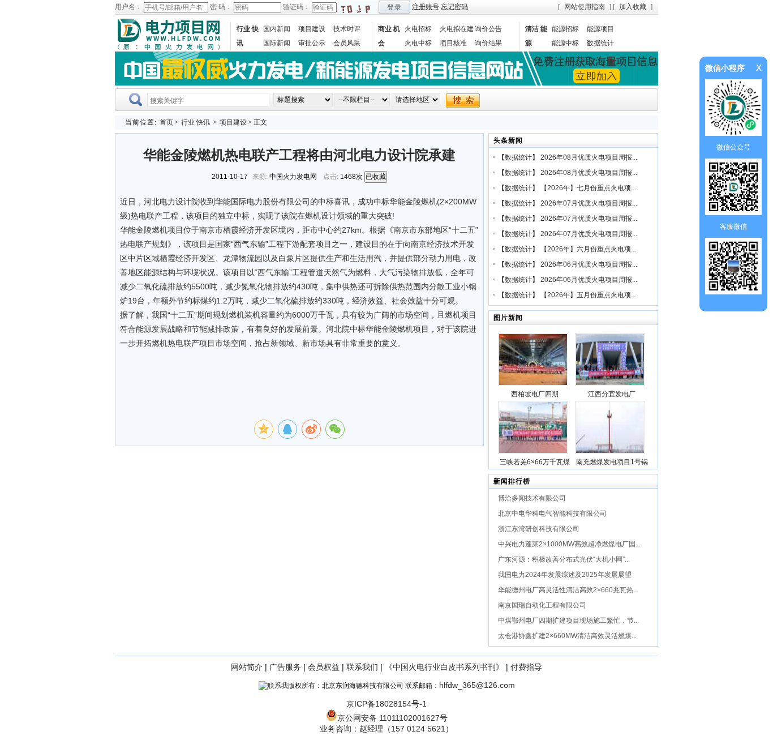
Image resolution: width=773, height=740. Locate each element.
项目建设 (311, 29)
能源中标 (565, 43)
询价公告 (488, 29)
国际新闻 (276, 43)
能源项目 (600, 29)
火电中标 (418, 43)
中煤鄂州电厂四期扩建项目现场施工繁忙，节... (568, 620)
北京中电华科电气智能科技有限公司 (552, 513)
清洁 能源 (536, 36)
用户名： (128, 7)
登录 (394, 7)
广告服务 (285, 666)
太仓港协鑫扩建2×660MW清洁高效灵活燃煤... (567, 636)
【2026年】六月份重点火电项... (588, 249)
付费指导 (526, 666)
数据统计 (600, 43)
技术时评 (346, 29)
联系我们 (362, 666)
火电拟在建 (457, 29)
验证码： (296, 7)
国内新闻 (276, 29)
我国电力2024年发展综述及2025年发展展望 (565, 575)
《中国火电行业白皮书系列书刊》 (444, 666)
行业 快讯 (248, 36)
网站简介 (247, 666)
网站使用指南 (584, 7)
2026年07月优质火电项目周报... (588, 203)
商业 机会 (389, 36)
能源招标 (565, 29)
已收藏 (376, 177)
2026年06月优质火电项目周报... (588, 264)
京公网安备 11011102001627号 (392, 717)
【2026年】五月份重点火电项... (588, 295)
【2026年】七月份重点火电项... (588, 188)
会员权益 (324, 666)
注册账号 (425, 7)
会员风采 (346, 43)
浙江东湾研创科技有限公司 (538, 529)
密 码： (221, 7)
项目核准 (453, 43)
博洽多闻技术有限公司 (532, 498)
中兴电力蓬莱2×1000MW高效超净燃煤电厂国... (569, 544)
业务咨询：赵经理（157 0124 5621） (386, 728)
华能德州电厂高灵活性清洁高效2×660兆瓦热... (568, 590)
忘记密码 (454, 7)
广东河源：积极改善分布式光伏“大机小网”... (564, 559)
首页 (166, 122)
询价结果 (488, 43)
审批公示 (311, 43)
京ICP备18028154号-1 (386, 703)
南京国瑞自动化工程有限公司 (542, 605)
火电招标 (418, 29)
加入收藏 (632, 7)
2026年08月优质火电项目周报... (588, 157)
